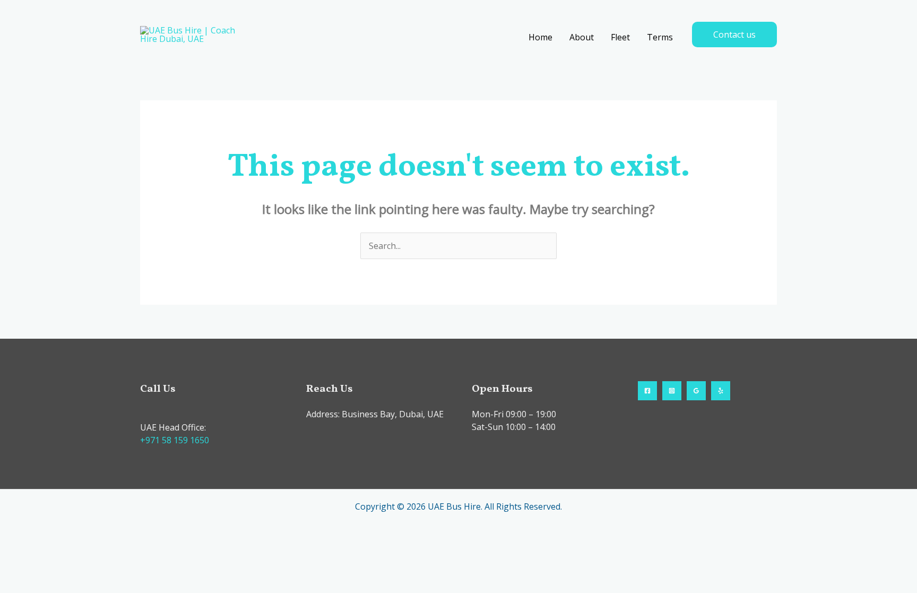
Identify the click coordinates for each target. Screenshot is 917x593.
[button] (734, 34)
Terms (660, 37)
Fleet (620, 37)
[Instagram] (671, 390)
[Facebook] (647, 390)
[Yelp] (720, 390)
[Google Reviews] (696, 390)
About (581, 37)
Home (540, 37)
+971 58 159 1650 (174, 440)
